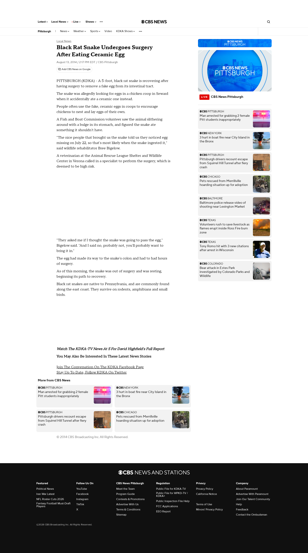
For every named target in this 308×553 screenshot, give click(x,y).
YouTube (81, 488)
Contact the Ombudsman (251, 514)
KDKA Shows (124, 31)
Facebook (82, 494)
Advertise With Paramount (252, 494)
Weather (78, 31)
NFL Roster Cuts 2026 (50, 499)
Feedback (242, 509)
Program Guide (125, 494)
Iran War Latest (45, 494)
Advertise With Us (127, 504)
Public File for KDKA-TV (171, 488)
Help (239, 504)
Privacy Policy (204, 488)
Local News (59, 21)
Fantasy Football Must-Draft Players (53, 505)
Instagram (82, 499)
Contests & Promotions (130, 499)
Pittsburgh (44, 31)
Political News (45, 488)
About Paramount (247, 488)
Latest (42, 21)
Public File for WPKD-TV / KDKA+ (172, 494)
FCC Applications (167, 506)
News (64, 31)
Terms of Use (204, 504)
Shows (90, 21)
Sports (94, 31)
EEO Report (163, 511)
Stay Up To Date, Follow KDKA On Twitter (92, 372)
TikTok (80, 504)
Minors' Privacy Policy (209, 509)
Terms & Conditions (128, 509)
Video (108, 31)
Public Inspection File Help (172, 501)
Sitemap (121, 514)
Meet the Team (125, 488)
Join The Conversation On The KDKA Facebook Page (100, 367)
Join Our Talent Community (253, 499)
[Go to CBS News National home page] (154, 22)
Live (76, 22)
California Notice (206, 494)
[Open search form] (268, 21)
